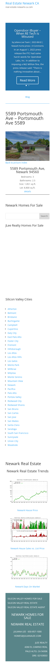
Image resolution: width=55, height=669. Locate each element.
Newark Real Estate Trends (27, 471)
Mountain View (15, 381)
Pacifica (11, 389)
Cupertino (13, 328)
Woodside (13, 445)
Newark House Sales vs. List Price (27, 548)
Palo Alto (12, 393)
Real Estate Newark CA (22, 3)
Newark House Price (27, 510)
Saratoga (12, 429)
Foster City (13, 341)
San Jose (12, 417)
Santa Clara (13, 425)
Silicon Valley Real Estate (22, 602)
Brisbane (12, 316)
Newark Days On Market (27, 586)
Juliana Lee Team (22, 42)
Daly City (12, 332)
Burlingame (14, 320)
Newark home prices (20, 45)
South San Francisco (18, 433)
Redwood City (15, 401)
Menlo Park (13, 365)
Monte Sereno (15, 377)
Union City (13, 441)
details (27, 191)
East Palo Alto (14, 337)
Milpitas (12, 373)
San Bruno (13, 409)
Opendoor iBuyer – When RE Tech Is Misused (27, 33)
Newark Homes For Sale (24, 205)
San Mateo (13, 421)
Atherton (12, 308)
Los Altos (12, 353)
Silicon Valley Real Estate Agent (26, 607)
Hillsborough (14, 349)
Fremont (12, 345)
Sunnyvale (13, 437)
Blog (27, 96)
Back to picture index (16, 162)
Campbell (12, 324)
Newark (11, 385)
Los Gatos (12, 361)
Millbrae (12, 369)
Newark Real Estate (23, 463)
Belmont (12, 312)
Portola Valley (14, 397)
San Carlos (13, 413)
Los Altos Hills (15, 357)
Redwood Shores (16, 405)
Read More (27, 80)
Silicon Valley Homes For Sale (25, 598)
